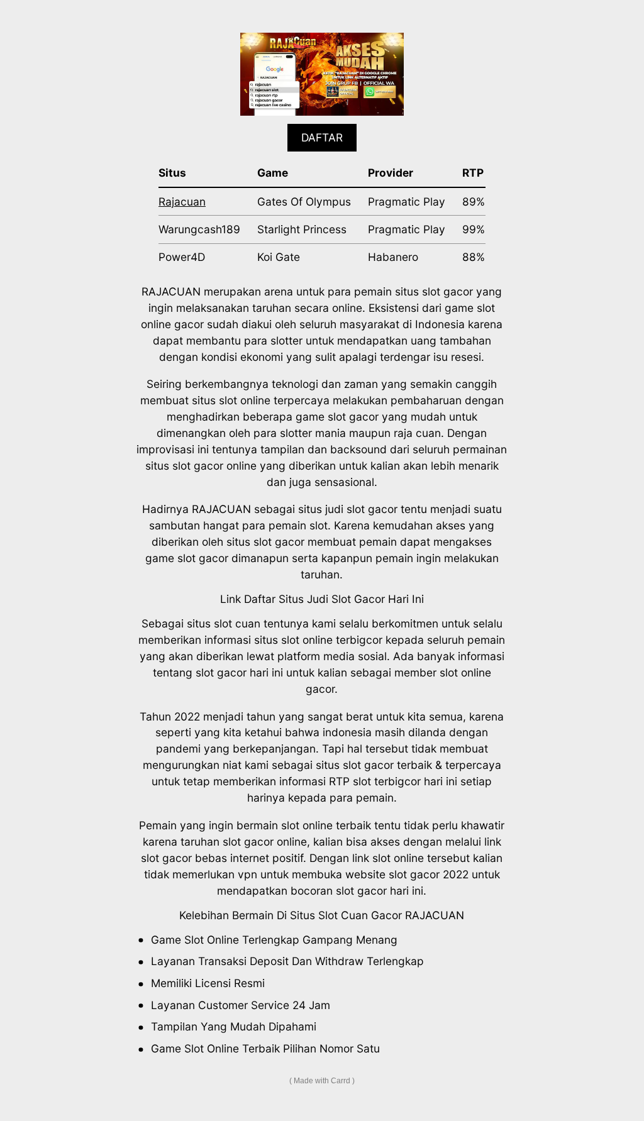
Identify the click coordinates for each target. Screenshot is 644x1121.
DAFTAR (322, 137)
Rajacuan (182, 201)
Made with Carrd (322, 1080)
